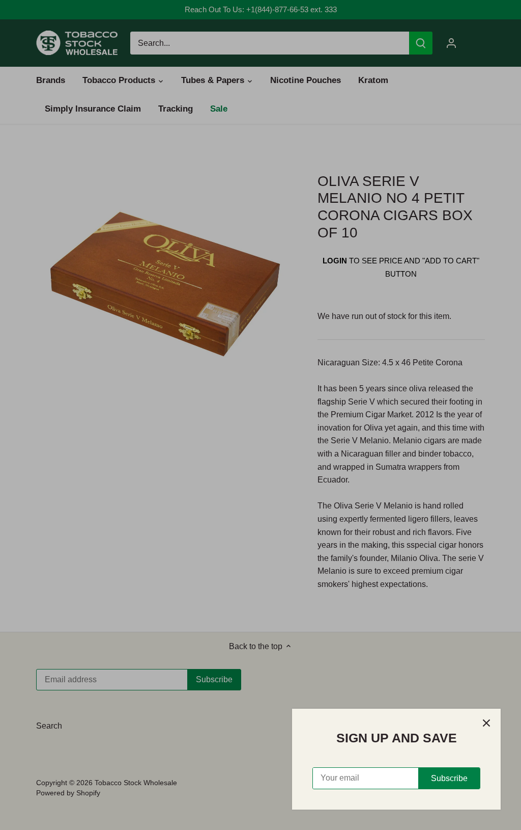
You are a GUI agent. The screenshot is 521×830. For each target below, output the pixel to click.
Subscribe (449, 778)
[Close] (486, 723)
